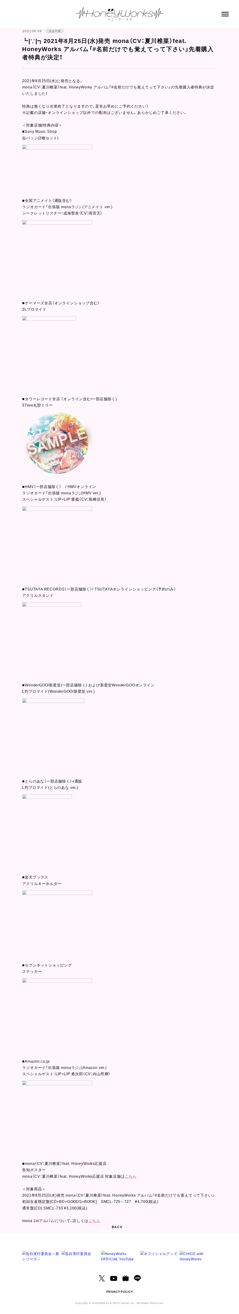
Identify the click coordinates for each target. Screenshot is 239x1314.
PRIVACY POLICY (119, 1291)
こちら (131, 1176)
